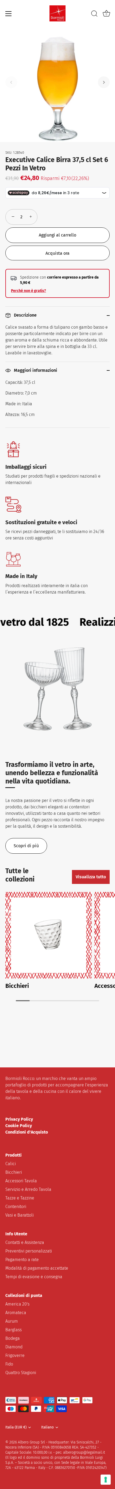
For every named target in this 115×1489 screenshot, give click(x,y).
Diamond (13, 1346)
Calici (10, 1163)
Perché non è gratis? (28, 290)
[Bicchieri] (48, 935)
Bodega (12, 1338)
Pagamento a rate (22, 1259)
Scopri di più (26, 845)
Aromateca (15, 1312)
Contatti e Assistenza (24, 1242)
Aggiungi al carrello (57, 235)
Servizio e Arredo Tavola (28, 1189)
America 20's (17, 1304)
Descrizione (25, 315)
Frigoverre (15, 1355)
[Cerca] (94, 14)
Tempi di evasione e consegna (33, 1276)
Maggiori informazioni (35, 370)
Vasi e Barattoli (19, 1215)
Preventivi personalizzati (28, 1251)
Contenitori (15, 1206)
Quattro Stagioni (20, 1372)
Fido (9, 1364)
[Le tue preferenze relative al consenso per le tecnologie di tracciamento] (106, 1480)
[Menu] (8, 14)
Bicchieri (17, 985)
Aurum (11, 1321)
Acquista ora (57, 253)
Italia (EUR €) (15, 1427)
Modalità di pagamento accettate (36, 1268)
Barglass (13, 1329)
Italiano (47, 1427)
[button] (11, 82)
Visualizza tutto (91, 876)
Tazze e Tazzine (19, 1198)
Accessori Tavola (21, 1180)
